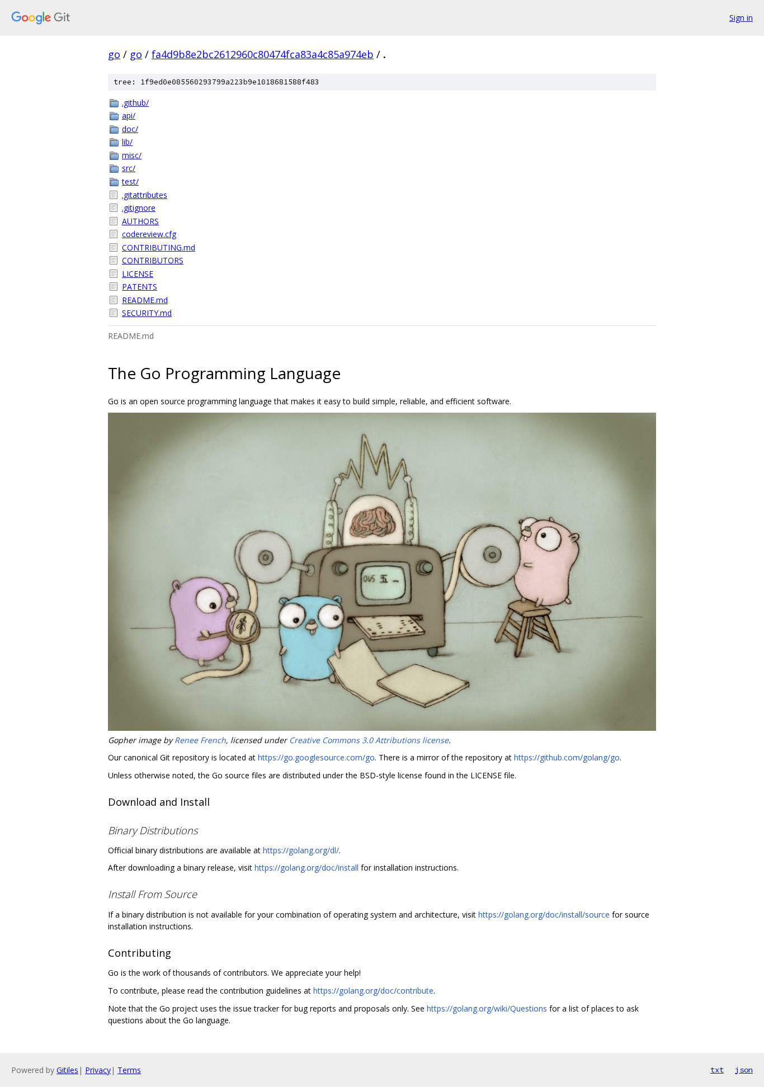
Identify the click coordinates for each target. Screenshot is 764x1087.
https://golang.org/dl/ (301, 850)
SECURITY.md (147, 313)
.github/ (135, 102)
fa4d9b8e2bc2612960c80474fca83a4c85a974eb (263, 54)
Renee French (200, 740)
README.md (145, 300)
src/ (128, 168)
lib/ (127, 141)
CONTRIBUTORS (152, 260)
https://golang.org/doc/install (306, 867)
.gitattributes (144, 195)
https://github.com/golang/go (567, 757)
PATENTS (139, 286)
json (744, 1070)
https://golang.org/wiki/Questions (487, 1008)
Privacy (98, 1070)
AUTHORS (140, 221)
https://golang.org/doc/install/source (544, 914)
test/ (130, 181)
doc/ (130, 129)
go (114, 54)
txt (717, 1070)
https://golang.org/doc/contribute (373, 990)
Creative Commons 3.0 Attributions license (369, 740)
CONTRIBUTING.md (158, 247)
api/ (128, 115)
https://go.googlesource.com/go (316, 757)
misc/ (132, 155)
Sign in (741, 17)
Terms (129, 1070)
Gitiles (67, 1070)
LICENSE (137, 273)
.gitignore (138, 207)
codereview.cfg (149, 234)
